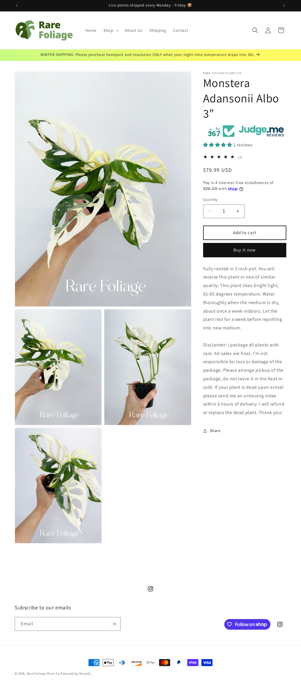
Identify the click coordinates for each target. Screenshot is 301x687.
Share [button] (215, 430)
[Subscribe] (113, 624)
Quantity (210, 199)
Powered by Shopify (76, 673)
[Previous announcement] (16, 5)
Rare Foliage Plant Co (43, 673)
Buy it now (244, 250)
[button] (110, 30)
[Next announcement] (284, 5)
